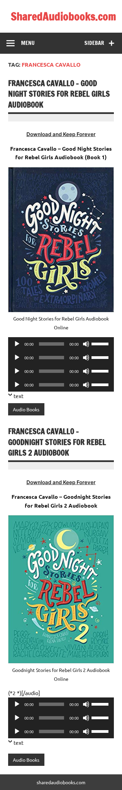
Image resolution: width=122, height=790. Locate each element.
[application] (61, 344)
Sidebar (94, 43)
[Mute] (86, 344)
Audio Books (26, 409)
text (18, 395)
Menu (28, 43)
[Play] (17, 344)
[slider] (101, 343)
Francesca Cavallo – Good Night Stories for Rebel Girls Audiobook (59, 94)
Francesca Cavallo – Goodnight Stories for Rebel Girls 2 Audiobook (57, 442)
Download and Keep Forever (61, 134)
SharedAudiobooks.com (63, 16)
